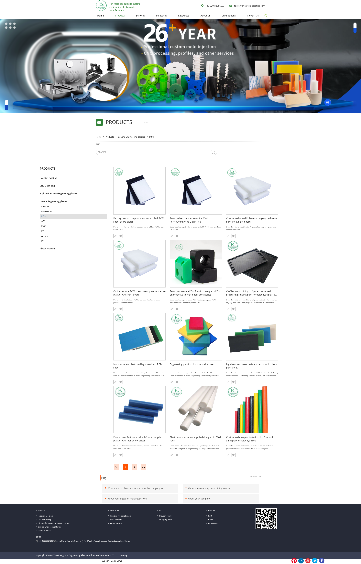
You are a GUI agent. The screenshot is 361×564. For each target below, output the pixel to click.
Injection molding (48, 178)
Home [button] (100, 15)
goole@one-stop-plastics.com (249, 5)
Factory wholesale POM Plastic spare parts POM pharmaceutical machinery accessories (195, 293)
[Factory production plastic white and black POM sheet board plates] (139, 191)
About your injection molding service (127, 498)
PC (42, 231)
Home (98, 137)
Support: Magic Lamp (112, 560)
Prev (116, 467)
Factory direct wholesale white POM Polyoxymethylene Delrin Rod (189, 220)
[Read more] (115, 236)
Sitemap (123, 555)
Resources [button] (183, 15)
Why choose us (116, 523)
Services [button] (140, 15)
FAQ (103, 478)
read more (255, 476)
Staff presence (116, 519)
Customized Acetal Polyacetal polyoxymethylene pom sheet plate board (251, 220)
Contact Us (213, 510)
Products (109, 137)
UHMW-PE (46, 211)
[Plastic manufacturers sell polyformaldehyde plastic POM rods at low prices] (139, 409)
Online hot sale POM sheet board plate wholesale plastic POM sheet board (139, 293)
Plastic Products (47, 248)
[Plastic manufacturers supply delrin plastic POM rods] (196, 409)
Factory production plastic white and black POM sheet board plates (138, 220)
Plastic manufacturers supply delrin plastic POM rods (195, 439)
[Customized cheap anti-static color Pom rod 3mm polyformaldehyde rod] (252, 409)
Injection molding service (120, 516)
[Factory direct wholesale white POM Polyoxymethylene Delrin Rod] (196, 191)
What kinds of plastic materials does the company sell (136, 488)
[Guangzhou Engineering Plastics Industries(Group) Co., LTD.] (101, 5)
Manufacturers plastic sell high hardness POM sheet (137, 366)
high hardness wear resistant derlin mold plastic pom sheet (252, 366)
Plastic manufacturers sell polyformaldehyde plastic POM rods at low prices (137, 439)
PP (42, 241)
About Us (114, 510)
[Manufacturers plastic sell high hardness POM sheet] (139, 336)
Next (143, 467)
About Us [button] (205, 15)
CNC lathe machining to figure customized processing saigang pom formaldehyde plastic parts (250, 293)
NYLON (45, 206)
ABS (43, 221)
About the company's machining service (209, 488)
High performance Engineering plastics (58, 193)
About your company (199, 498)
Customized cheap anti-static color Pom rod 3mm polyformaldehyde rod (249, 439)
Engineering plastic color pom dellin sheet (192, 364)
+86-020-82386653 (214, 5)
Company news (165, 519)
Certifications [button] (229, 15)
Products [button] (120, 15)
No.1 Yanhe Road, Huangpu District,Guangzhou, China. (107, 541)
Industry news (165, 516)
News (161, 510)
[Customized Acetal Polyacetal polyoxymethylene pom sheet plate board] (252, 191)
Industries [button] (161, 15)
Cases (210, 519)
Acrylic (44, 236)
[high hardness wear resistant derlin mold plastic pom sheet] (252, 336)
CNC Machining (47, 186)
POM (151, 137)
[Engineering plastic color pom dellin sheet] (196, 336)
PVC (43, 226)
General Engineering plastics (131, 137)
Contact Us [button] (253, 15)
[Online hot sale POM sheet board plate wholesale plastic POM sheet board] (139, 263)
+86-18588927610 (45, 541)
